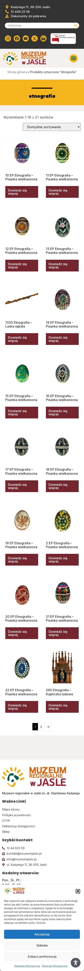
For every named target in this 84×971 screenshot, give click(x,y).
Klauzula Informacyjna (27, 965)
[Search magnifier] (76, 25)
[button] (78, 891)
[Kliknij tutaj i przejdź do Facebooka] (17, 38)
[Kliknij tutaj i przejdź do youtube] (26, 38)
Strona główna (17, 72)
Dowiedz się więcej (17, 192)
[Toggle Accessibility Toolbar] (75, 962)
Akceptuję (42, 934)
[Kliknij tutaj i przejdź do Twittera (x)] (34, 38)
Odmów (42, 945)
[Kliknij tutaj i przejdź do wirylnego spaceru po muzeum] (43, 38)
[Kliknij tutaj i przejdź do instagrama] (8, 38)
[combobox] (40, 25)
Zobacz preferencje (42, 956)
